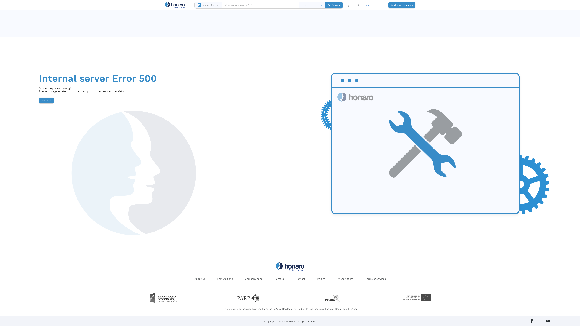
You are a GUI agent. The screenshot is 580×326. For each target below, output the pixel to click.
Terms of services (376, 278)
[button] (321, 5)
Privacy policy (345, 278)
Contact (300, 278)
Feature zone (225, 278)
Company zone (254, 278)
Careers (279, 278)
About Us (199, 278)
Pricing (321, 278)
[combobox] (208, 5)
